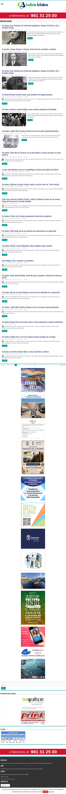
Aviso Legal (3, 779)
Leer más (30, 38)
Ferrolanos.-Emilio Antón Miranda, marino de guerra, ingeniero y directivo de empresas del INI (32, 276)
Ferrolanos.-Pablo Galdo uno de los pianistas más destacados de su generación (29, 230)
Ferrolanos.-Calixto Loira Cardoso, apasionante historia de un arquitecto (27, 216)
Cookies (13, 779)
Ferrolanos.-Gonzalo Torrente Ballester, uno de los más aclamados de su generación (31, 292)
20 (28, 365)
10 (25, 365)
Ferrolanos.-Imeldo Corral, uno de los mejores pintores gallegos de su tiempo (28, 336)
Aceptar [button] (45, 792)
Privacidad (8, 779)
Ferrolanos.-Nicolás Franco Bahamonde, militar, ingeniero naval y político (27, 245)
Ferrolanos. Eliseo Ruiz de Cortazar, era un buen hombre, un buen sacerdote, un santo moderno (31, 153)
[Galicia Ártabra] (33, 5)
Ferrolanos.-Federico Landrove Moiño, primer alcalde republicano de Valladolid (29, 109)
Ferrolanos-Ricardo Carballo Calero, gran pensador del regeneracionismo (27, 94)
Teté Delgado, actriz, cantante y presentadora (18, 260)
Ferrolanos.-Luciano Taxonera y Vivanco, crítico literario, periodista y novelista (29, 49)
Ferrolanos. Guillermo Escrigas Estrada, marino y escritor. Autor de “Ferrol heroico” (31, 184)
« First (2, 365)
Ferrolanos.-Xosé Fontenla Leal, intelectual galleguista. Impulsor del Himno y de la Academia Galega (30, 26)
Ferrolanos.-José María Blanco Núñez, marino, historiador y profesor (25, 351)
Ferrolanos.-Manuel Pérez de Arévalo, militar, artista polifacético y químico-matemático (32, 321)
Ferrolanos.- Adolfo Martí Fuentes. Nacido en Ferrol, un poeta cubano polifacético (30, 131)
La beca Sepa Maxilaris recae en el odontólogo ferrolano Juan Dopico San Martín (30, 169)
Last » (35, 365)
